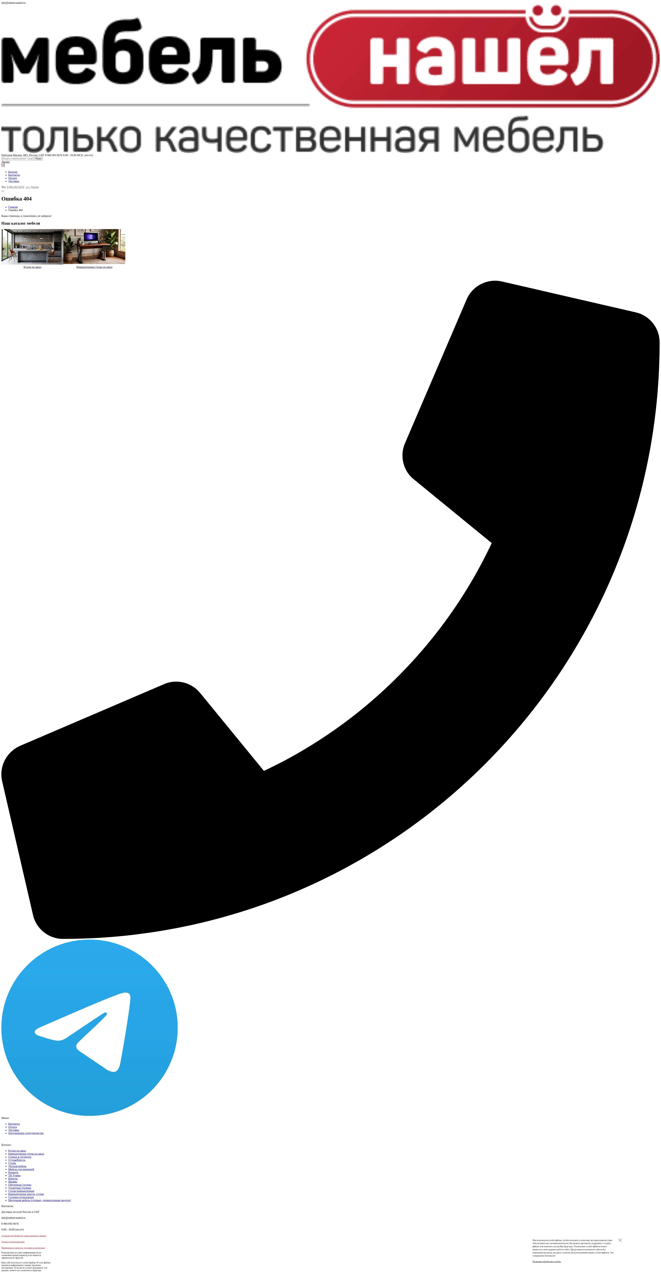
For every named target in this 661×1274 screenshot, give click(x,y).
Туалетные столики (19, 1187)
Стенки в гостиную (19, 1156)
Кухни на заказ (17, 1150)
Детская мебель (17, 1166)
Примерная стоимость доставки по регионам (23, 1248)
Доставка (13, 181)
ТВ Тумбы (14, 1175)
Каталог (13, 171)
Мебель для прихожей (21, 1169)
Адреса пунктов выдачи (12, 1242)
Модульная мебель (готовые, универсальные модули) (39, 1200)
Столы (12, 1163)
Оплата (12, 178)
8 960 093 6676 (15, 187)
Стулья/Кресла (16, 1160)
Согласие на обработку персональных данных (23, 1236)
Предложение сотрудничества (26, 1133)
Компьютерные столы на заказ (26, 1153)
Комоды (13, 1178)
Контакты (14, 174)
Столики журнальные (21, 1197)
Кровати (13, 1172)
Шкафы (12, 1181)
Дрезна (5, 161)
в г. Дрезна (32, 187)
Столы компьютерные (21, 1190)
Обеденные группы (19, 1184)
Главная (13, 207)
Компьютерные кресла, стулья (26, 1194)
